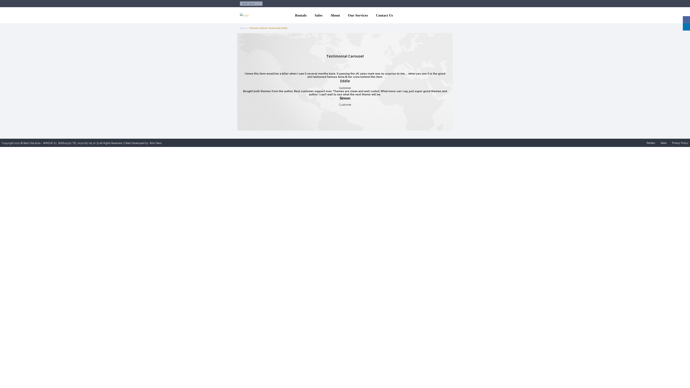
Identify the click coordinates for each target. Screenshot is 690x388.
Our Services (358, 15)
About (335, 15)
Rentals (301, 15)
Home (243, 28)
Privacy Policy (680, 143)
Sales (319, 15)
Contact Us (384, 15)
